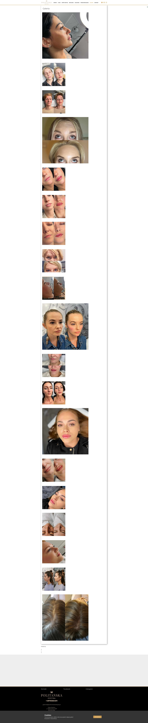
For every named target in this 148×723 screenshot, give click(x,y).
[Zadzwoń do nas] (102, 2)
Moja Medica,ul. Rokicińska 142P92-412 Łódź (51, 709)
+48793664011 (51, 701)
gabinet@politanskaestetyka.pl (52, 704)
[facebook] (104, 2)
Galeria (46, 8)
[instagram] (106, 2)
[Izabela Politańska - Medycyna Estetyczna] (46, 2)
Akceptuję (97, 717)
